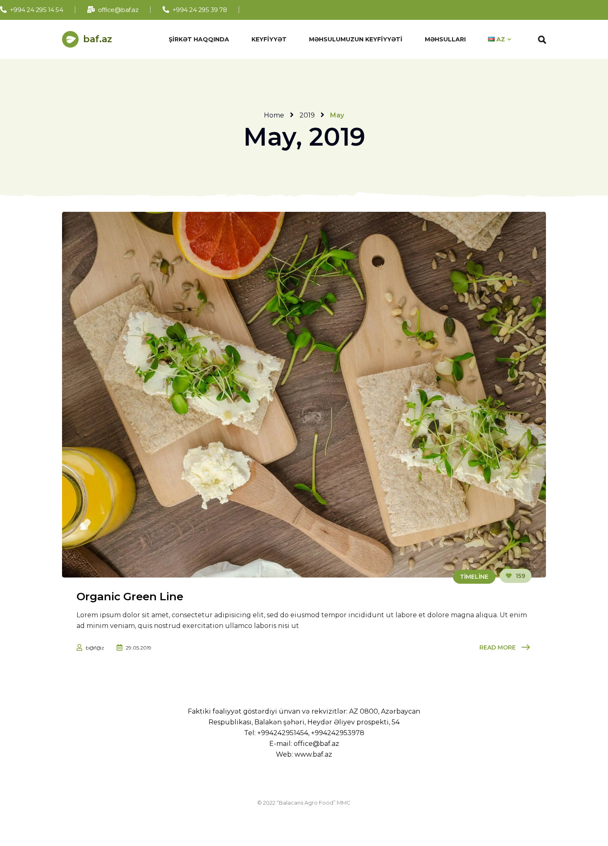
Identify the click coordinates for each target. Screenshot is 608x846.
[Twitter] (266, 9)
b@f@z (95, 648)
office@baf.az (316, 744)
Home (274, 115)
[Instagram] (293, 9)
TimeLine (474, 576)
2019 (307, 115)
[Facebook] (252, 9)
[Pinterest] (307, 9)
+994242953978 (337, 733)
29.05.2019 (138, 648)
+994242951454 (282, 733)
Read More (497, 647)
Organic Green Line (130, 596)
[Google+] (279, 9)
